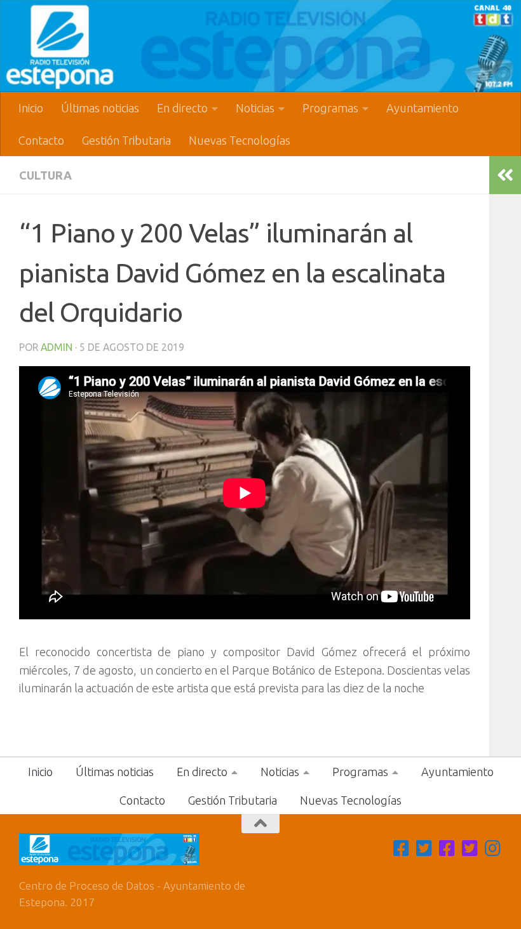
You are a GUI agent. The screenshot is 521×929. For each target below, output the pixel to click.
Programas (330, 108)
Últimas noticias (100, 108)
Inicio (30, 108)
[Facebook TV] (401, 848)
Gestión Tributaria (126, 140)
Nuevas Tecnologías (239, 140)
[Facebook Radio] (447, 848)
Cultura (45, 175)
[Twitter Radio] (470, 848)
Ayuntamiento (422, 108)
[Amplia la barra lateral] (505, 175)
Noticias (255, 108)
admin (56, 347)
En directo (182, 108)
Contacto (41, 140)
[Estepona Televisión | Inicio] (260, 46)
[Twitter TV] (424, 848)
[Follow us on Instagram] (493, 848)
